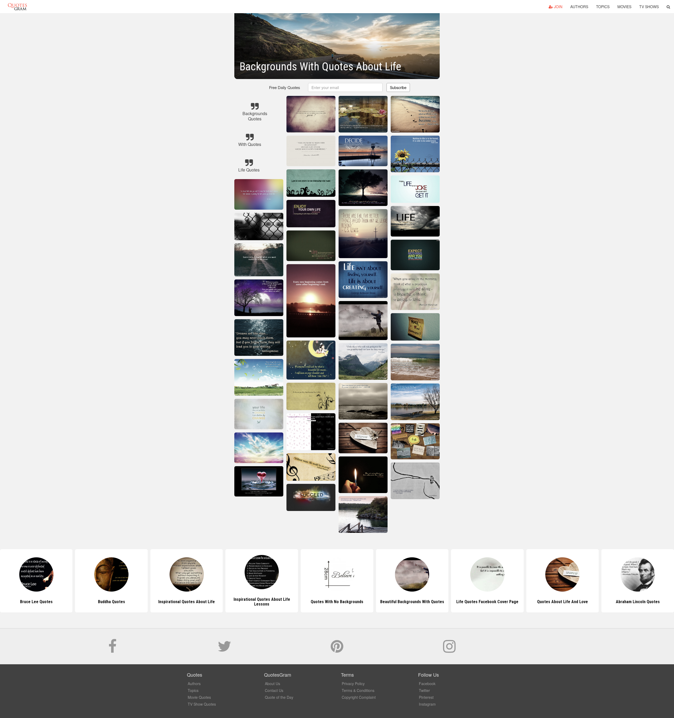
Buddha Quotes (111, 601)
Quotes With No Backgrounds (337, 601)
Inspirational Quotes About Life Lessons (262, 602)
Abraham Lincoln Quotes (638, 601)
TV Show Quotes (202, 704)
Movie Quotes (199, 697)
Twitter (424, 690)
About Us (272, 683)
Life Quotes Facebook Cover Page (487, 601)
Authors (579, 6)
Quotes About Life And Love (562, 601)
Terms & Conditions (358, 690)
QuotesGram (17, 6)
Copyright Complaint (359, 697)
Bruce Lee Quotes (36, 601)
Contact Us (274, 690)
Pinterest (426, 697)
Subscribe (398, 87)
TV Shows (649, 6)
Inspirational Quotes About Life (186, 601)
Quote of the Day (279, 697)
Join (557, 6)
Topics (602, 6)
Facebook (427, 683)
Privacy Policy (353, 683)
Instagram (427, 704)
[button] (668, 6)
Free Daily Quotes (284, 87)
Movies (624, 6)
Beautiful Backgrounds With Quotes (412, 601)
